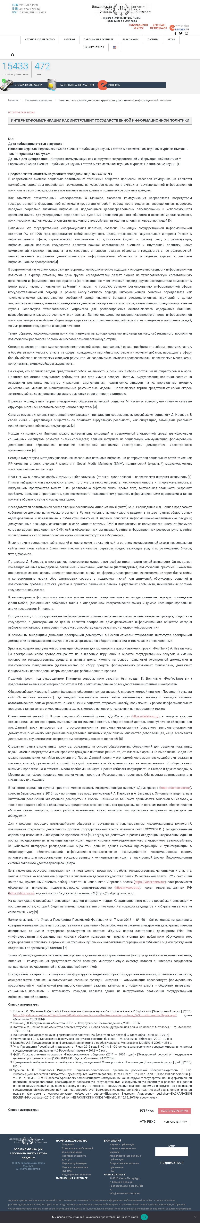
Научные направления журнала (75, 1169)
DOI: (15, 12)
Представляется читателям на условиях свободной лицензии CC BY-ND (60, 174)
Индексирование (72, 1152)
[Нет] (195, 1217)
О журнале (68, 1144)
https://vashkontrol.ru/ (150, 882)
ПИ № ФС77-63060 (130, 17)
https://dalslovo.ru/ (145, 716)
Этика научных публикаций (77, 1148)
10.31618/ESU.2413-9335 (32, 12)
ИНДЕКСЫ (114, 85)
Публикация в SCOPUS (138, 26)
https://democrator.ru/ (175, 788)
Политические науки (21, 112)
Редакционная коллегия (76, 1174)
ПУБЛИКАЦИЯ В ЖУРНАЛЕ (98, 39)
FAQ (112, 1171)
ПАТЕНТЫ (153, 39)
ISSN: (15, 4)
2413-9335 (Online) (29, 8)
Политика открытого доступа (74, 1157)
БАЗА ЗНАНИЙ (130, 39)
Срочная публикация (158, 26)
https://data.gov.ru (21, 893)
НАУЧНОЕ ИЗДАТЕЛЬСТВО (40, 39)
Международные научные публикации (125, 1157)
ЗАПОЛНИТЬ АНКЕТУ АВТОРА (77, 85)
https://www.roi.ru (127, 887)
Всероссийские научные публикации (124, 1165)
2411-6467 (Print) (28, 5)
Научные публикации (74, 1163)
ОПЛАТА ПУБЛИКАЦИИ (28, 84)
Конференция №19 (175, 1121)
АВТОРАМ (69, 39)
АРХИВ (171, 39)
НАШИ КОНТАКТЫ (94, 47)
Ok (144, 1216)
